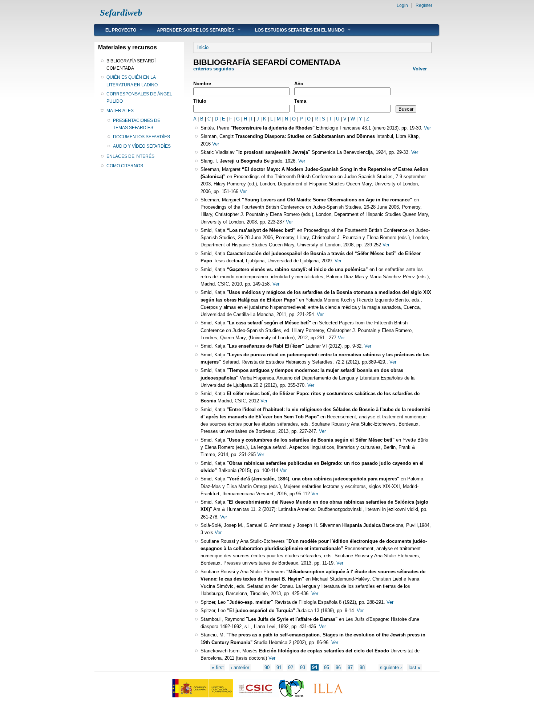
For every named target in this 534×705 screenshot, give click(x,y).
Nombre (202, 83)
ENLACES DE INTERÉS (130, 156)
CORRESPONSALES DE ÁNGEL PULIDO (139, 97)
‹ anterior (240, 667)
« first (218, 667)
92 (290, 667)
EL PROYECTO (115, 30)
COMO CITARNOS (124, 165)
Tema (300, 101)
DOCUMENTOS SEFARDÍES (141, 136)
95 (326, 667)
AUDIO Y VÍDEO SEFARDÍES (142, 146)
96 (338, 667)
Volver (420, 68)
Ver (427, 128)
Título (199, 101)
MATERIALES (120, 110)
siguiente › (391, 667)
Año (298, 83)
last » (414, 667)
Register (424, 5)
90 (267, 667)
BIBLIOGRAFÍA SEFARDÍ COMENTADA (130, 64)
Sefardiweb (121, 12)
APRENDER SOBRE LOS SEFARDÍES (190, 30)
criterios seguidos (214, 68)
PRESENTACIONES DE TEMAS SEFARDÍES (136, 124)
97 (350, 667)
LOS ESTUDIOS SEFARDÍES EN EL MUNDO (294, 30)
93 (302, 667)
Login (402, 5)
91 (279, 667)
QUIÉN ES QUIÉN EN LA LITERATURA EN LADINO (132, 81)
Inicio (203, 47)
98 (362, 667)
